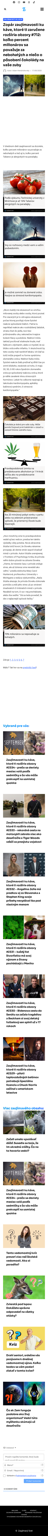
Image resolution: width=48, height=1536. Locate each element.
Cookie (24, 1514)
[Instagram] (19, 2)
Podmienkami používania (26, 1475)
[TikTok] (34, 2)
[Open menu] (42, 9)
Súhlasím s (21, 1475)
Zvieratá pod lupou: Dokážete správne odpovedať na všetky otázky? (20, 1310)
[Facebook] (14, 2)
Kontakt (33, 1510)
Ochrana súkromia (13, 1512)
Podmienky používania (33, 1512)
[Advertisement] (24, 697)
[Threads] (29, 2)
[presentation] (24, 743)
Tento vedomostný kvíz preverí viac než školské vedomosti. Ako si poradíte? (21, 1258)
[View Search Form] (5, 9)
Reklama (15, 1510)
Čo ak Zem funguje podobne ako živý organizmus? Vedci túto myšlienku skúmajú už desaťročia (22, 1418)
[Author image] (4, 70)
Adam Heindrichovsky (20, 70)
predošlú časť (29, 667)
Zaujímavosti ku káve (13, 19)
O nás (24, 1510)
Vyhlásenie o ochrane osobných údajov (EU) (24, 1517)
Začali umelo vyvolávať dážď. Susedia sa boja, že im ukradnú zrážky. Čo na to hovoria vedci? (22, 1145)
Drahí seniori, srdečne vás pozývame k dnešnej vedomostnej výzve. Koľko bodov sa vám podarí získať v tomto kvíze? (23, 1363)
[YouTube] (24, 2)
